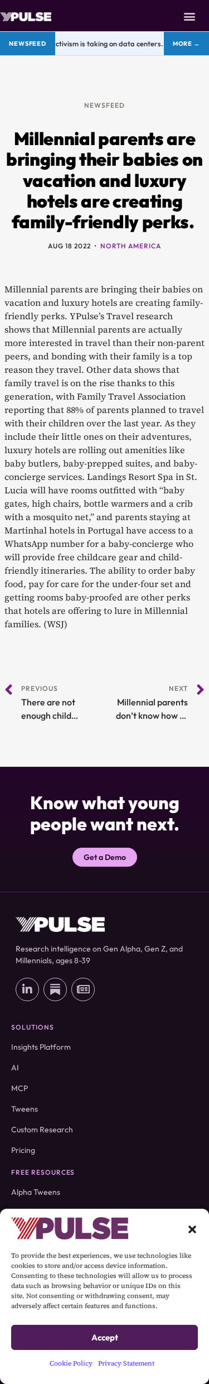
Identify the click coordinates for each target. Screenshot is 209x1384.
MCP (19, 1088)
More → (186, 43)
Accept (104, 1337)
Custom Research (42, 1129)
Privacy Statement (126, 1363)
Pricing (23, 1150)
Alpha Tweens (35, 1192)
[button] (192, 1228)
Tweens (24, 1109)
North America (130, 246)
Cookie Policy (71, 1363)
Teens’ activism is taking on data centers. (93, 43)
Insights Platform (41, 1047)
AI (15, 1068)
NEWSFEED (104, 105)
